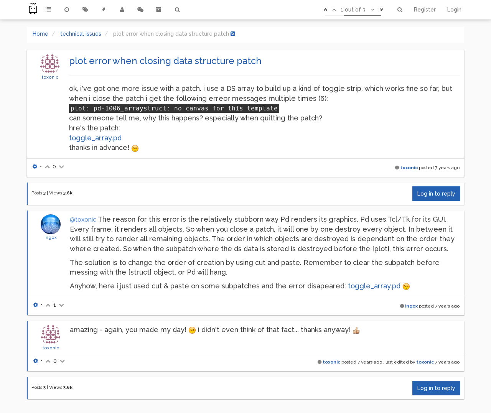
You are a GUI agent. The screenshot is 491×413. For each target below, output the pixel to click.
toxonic (50, 77)
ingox (50, 237)
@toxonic (83, 219)
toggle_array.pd (95, 138)
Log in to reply (436, 194)
